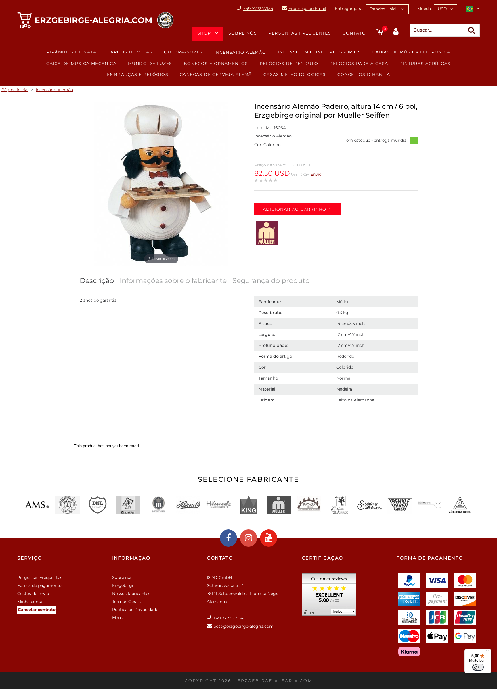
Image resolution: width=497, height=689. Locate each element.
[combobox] (387, 9)
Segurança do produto (271, 280)
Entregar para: (349, 8)
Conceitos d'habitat (365, 74)
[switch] (478, 667)
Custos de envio (33, 593)
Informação (131, 558)
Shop (204, 33)
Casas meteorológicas (294, 74)
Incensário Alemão (240, 52)
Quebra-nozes (183, 52)
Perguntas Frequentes (299, 33)
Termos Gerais (126, 601)
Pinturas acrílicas (424, 63)
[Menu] (487, 652)
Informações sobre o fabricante (173, 280)
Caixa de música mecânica (81, 63)
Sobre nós (242, 33)
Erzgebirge (123, 585)
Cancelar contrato (37, 609)
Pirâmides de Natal (73, 52)
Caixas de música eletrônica (411, 52)
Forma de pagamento (39, 585)
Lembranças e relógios (136, 74)
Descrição (97, 280)
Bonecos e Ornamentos (216, 63)
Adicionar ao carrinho (294, 209)
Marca (118, 617)
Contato (354, 33)
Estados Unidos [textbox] (384, 9)
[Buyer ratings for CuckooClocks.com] (329, 596)
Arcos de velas (131, 52)
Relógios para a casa (359, 63)
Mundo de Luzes (150, 63)
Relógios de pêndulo (289, 63)
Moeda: (424, 8)
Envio (316, 174)
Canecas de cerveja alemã (216, 74)
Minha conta (29, 601)
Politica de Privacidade (135, 609)
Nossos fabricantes (131, 593)
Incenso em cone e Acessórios (319, 52)
